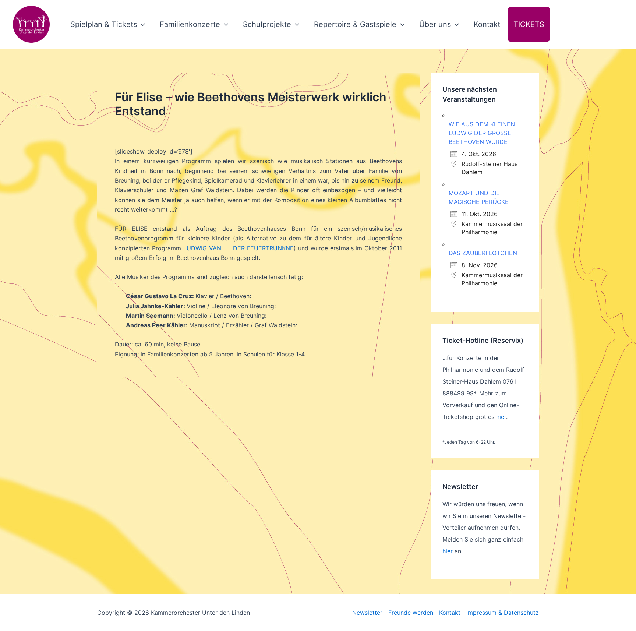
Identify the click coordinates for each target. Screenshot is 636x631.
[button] (141, 24)
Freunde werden (410, 612)
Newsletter (367, 612)
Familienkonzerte (190, 24)
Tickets (528, 24)
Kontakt (487, 24)
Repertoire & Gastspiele (355, 24)
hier (501, 416)
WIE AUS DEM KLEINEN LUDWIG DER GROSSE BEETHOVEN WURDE (482, 132)
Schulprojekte (267, 24)
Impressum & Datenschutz (502, 612)
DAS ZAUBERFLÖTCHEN (483, 253)
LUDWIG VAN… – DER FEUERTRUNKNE (238, 248)
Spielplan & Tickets (103, 24)
